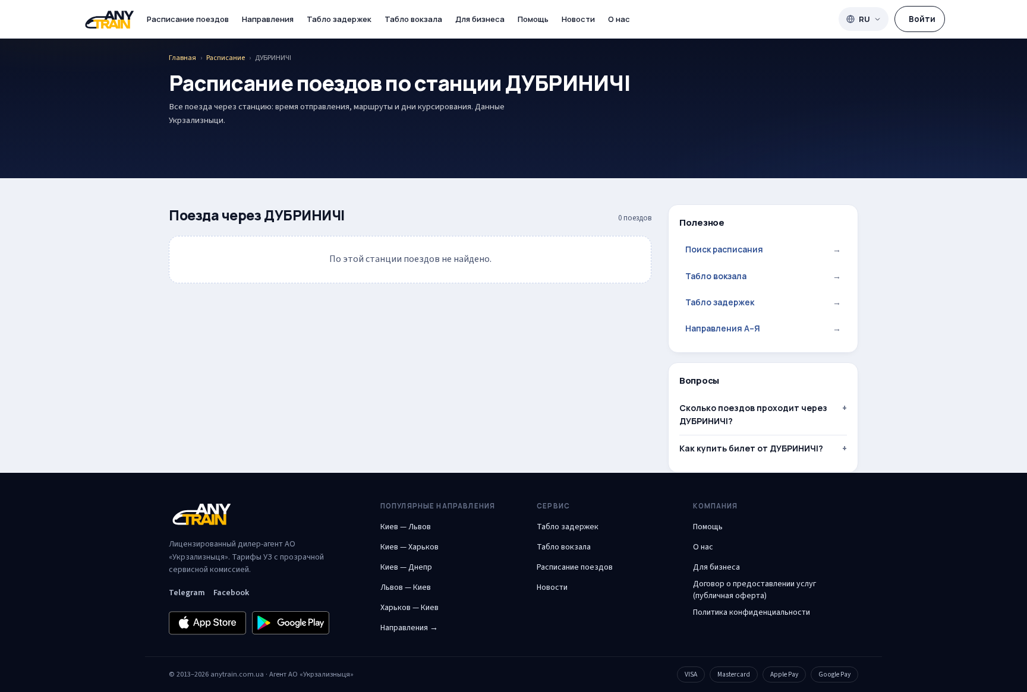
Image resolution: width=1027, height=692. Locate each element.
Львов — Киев (405, 587)
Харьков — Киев (409, 608)
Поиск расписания (763, 249)
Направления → (409, 628)
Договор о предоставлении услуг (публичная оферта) (754, 590)
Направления (268, 19)
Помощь (533, 19)
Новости (578, 19)
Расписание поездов (188, 19)
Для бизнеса (480, 19)
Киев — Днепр (406, 567)
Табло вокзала (413, 19)
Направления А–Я (763, 328)
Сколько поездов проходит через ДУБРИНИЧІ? (753, 414)
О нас (619, 19)
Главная (182, 57)
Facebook (231, 593)
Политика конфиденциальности (751, 612)
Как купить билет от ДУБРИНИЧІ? (751, 448)
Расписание (225, 57)
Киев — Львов (405, 527)
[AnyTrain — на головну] (109, 19)
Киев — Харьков (409, 547)
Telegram (187, 593)
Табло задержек (339, 19)
